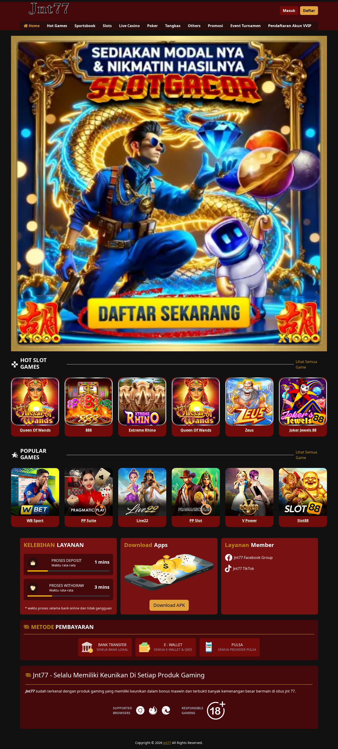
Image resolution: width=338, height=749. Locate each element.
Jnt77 (167, 743)
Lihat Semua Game (306, 364)
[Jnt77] (48, 9)
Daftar (309, 10)
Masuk (289, 10)
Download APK (169, 605)
